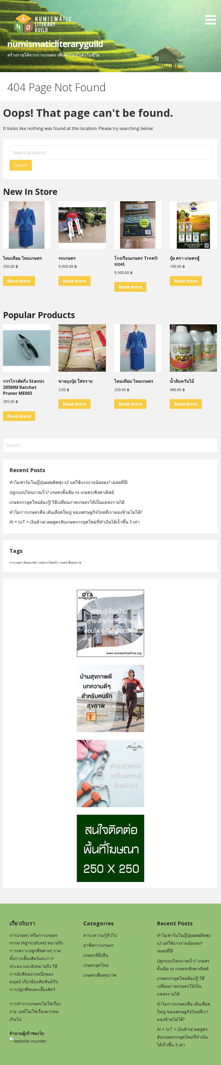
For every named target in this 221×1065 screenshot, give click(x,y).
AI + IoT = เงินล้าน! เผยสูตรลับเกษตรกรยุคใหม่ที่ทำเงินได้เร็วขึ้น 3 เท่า (74, 522)
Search (20, 165)
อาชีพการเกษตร (98, 945)
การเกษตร (15, 562)
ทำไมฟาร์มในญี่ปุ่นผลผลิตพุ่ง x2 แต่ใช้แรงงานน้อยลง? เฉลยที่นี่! (68, 482)
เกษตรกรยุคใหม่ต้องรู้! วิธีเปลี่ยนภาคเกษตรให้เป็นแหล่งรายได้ (67, 502)
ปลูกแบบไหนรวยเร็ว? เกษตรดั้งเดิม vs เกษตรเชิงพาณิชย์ (61, 492)
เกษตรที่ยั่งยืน (95, 955)
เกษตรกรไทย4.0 (48, 562)
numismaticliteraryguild (55, 44)
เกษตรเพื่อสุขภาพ (70, 562)
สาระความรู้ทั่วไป (100, 935)
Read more (19, 281)
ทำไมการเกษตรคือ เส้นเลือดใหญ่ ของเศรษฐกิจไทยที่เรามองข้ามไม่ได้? (75, 512)
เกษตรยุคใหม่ (96, 965)
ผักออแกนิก (30, 562)
